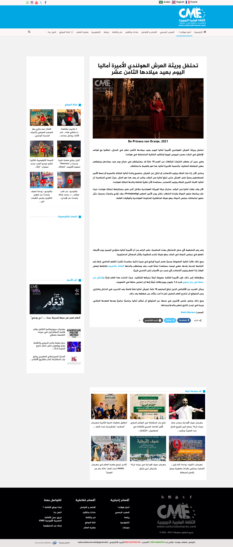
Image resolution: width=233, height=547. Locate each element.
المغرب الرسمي (167, 32)
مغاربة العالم (82, 32)
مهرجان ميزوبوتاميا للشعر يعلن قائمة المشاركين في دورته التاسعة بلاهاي (49, 332)
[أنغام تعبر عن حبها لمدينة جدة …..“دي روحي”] (55, 299)
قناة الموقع (64, 32)
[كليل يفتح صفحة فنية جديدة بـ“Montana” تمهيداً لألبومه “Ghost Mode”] (69, 149)
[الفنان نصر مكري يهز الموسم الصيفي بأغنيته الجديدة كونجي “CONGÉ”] (41, 117)
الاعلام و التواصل (149, 32)
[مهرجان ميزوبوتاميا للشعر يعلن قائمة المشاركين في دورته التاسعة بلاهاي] (74, 333)
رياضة (106, 32)
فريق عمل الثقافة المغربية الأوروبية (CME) (50, 519)
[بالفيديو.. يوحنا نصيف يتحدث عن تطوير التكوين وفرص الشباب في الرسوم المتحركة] (41, 180)
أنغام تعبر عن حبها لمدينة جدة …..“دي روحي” (55, 318)
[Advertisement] (84, 16)
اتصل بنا (52, 32)
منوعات (126, 528)
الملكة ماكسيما (116, 266)
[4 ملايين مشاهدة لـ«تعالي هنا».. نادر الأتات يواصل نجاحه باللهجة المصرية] (69, 117)
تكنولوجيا (96, 32)
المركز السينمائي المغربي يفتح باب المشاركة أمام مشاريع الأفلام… (47, 358)
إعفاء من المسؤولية (52, 526)
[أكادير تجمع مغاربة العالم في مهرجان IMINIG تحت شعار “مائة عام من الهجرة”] (109, 448)
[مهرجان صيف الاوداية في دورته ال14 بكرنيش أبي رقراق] (148, 448)
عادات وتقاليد (131, 32)
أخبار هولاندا (185, 32)
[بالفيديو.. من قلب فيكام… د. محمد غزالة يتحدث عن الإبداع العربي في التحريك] (69, 180)
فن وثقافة (117, 32)
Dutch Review (188, 313)
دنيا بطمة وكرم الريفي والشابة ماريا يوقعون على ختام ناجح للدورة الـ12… (49, 346)
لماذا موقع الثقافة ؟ (52, 507)
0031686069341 (158, 542)
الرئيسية (198, 32)
